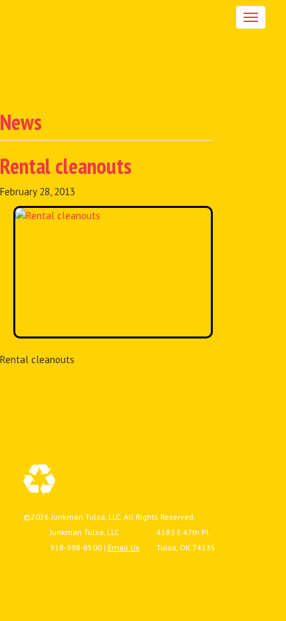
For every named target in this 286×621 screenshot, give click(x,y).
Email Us (124, 547)
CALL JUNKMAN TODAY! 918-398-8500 (143, 81)
